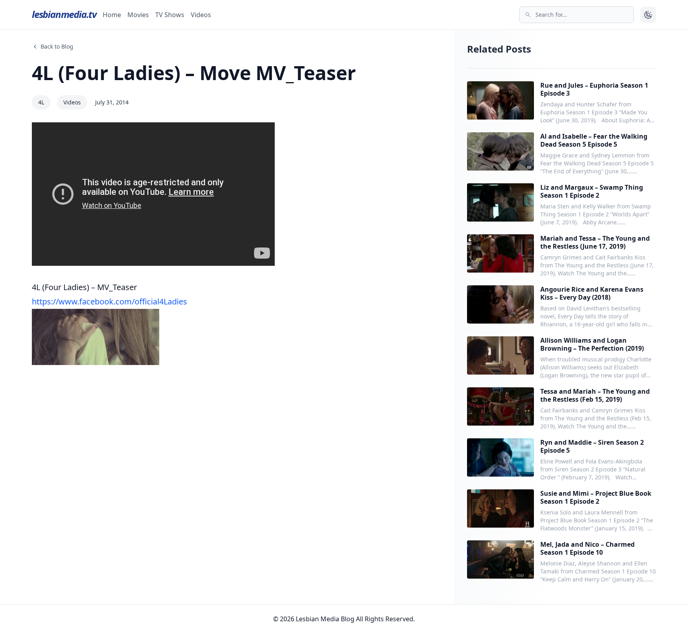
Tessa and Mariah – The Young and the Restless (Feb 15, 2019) (595, 395)
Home (112, 14)
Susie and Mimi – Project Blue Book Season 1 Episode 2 (595, 497)
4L (41, 102)
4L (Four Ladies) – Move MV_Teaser (194, 73)
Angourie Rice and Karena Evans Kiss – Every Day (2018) (591, 293)
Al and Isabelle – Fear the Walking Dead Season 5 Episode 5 (593, 140)
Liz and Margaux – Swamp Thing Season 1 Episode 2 (591, 191)
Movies (138, 14)
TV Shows (169, 14)
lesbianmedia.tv (64, 14)
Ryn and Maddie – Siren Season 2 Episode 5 (592, 446)
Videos (201, 14)
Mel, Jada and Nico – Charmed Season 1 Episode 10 (587, 548)
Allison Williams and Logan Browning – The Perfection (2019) (592, 344)
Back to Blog (57, 46)
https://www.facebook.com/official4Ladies (109, 301)
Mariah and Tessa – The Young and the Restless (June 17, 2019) (595, 242)
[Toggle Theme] (648, 15)
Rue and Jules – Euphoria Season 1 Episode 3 (594, 89)
